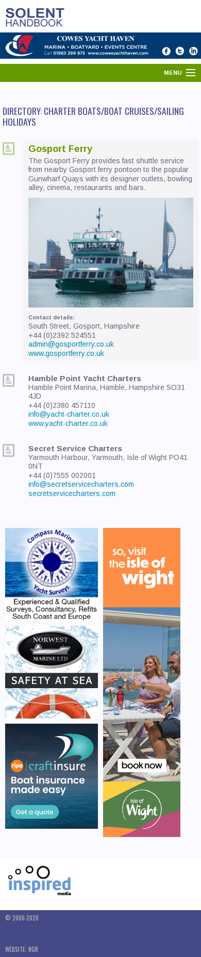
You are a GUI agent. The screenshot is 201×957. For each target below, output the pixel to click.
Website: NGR (21, 949)
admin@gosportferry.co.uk (71, 344)
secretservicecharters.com (71, 493)
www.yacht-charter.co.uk (68, 423)
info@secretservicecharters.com (81, 484)
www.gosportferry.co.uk (66, 353)
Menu (173, 73)
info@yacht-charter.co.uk (68, 414)
